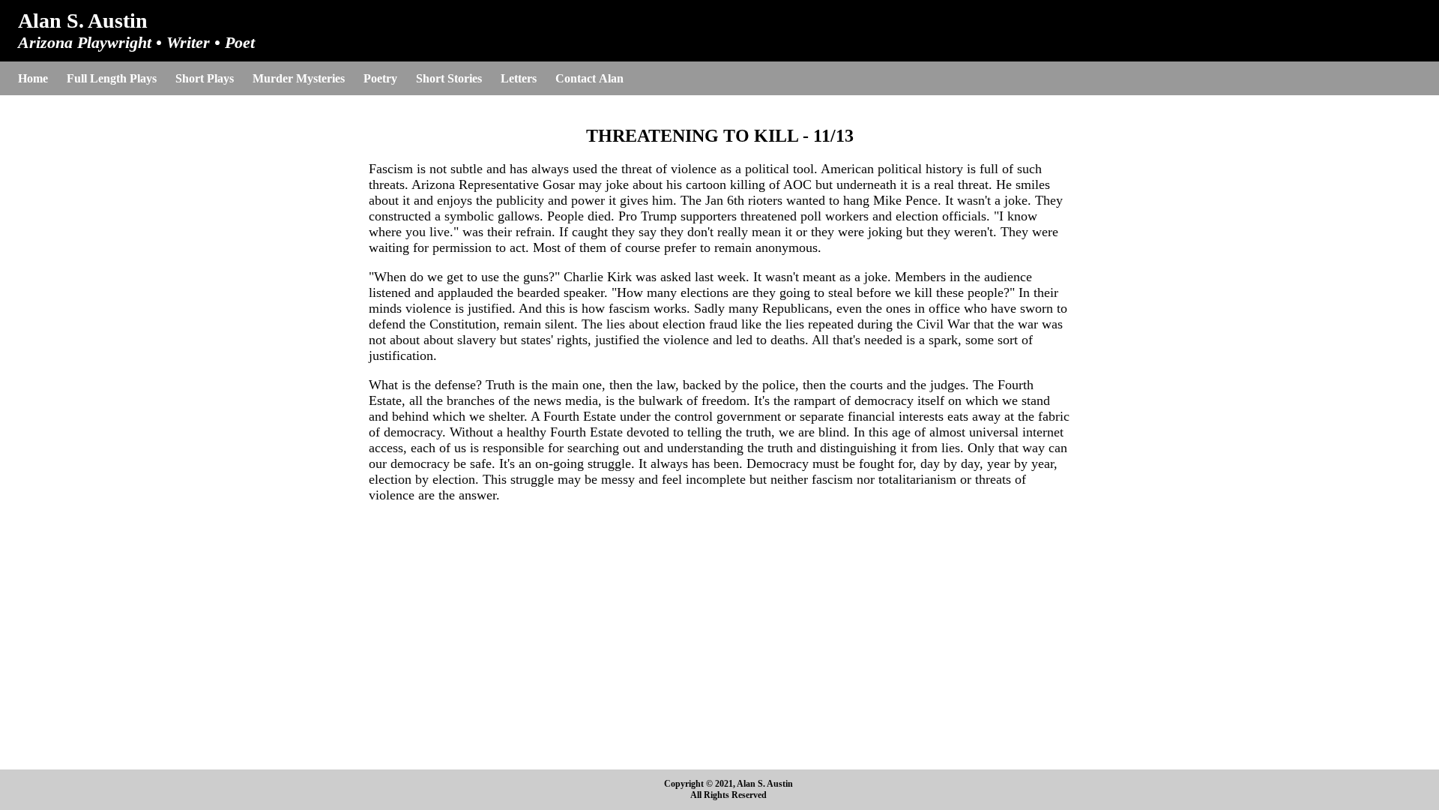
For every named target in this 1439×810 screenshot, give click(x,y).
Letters (519, 78)
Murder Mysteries (299, 78)
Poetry (380, 78)
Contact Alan (589, 78)
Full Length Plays (112, 78)
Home (33, 78)
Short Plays (204, 78)
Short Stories (449, 78)
